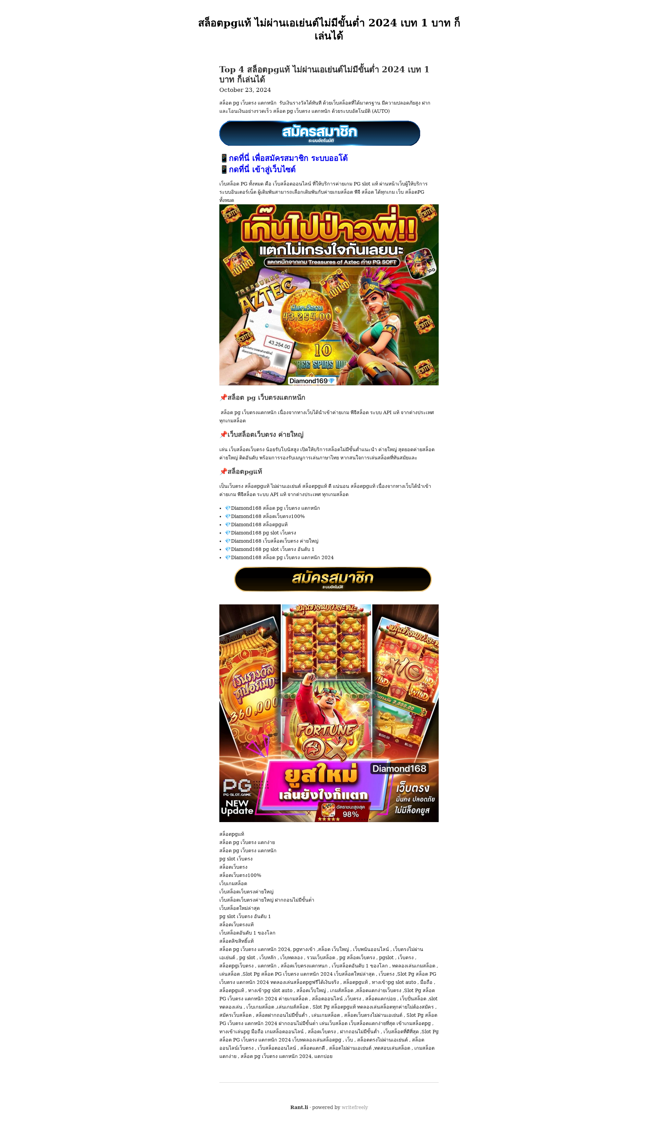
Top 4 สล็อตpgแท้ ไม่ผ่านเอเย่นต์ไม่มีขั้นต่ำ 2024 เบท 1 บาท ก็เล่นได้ (324, 74)
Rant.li (299, 1107)
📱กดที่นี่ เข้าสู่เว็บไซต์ (257, 169)
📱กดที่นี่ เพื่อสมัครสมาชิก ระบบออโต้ (283, 158)
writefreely (355, 1107)
